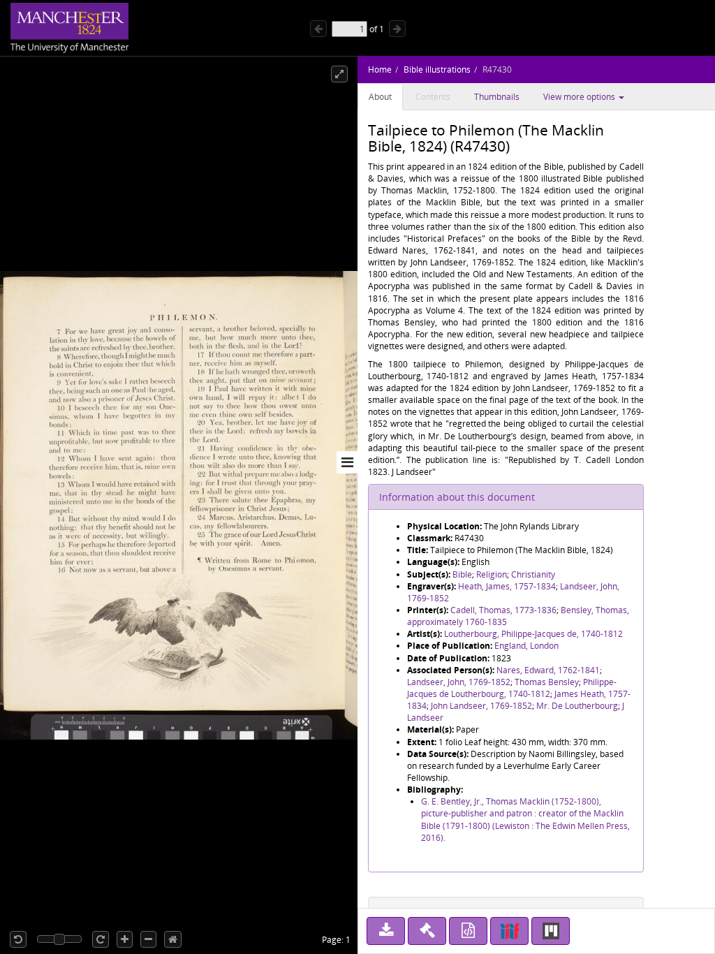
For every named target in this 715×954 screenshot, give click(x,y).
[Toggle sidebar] (347, 462)
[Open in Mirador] (550, 931)
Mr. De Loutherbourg (577, 706)
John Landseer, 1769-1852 (481, 706)
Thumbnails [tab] (496, 97)
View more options (580, 97)
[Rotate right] (100, 939)
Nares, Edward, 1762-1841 (548, 670)
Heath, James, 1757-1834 (507, 586)
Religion (491, 574)
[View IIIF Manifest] (509, 931)
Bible (462, 574)
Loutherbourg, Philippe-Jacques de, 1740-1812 (533, 634)
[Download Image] (386, 931)
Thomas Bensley (547, 682)
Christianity (533, 574)
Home (380, 69)
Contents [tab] (432, 97)
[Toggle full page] (339, 74)
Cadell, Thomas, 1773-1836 (503, 610)
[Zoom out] (148, 939)
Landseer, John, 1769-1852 (458, 682)
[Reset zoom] (173, 939)
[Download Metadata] (468, 931)
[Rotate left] (18, 939)
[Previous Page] (318, 28)
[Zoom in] (125, 939)
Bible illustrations (437, 69)
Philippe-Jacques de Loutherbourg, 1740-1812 (512, 688)
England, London (526, 646)
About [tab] (380, 97)
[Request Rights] (427, 931)
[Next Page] (397, 28)
